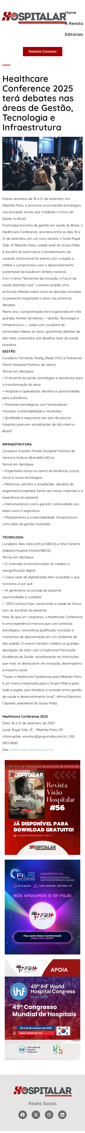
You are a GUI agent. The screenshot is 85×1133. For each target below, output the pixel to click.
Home (70, 12)
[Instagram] (49, 1114)
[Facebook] (22, 1114)
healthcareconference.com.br (32, 750)
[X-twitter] (36, 1114)
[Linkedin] (62, 1114)
